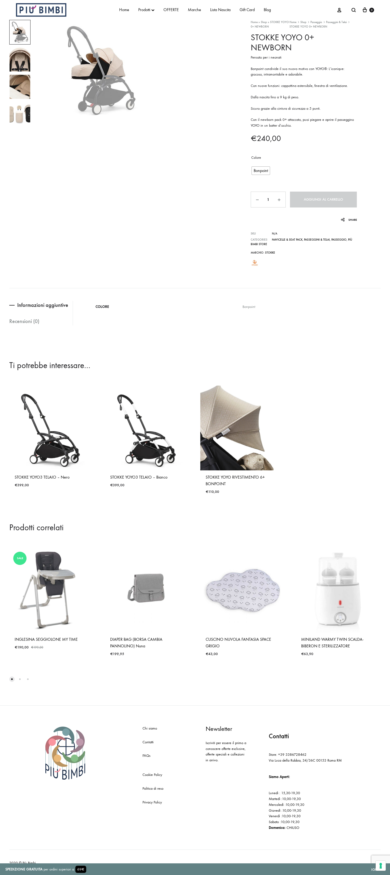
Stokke (270, 252)
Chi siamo (149, 728)
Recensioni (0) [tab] (24, 321)
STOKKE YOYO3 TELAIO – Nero (42, 477)
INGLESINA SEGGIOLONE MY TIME (46, 639)
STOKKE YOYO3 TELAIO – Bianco (138, 477)
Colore (256, 157)
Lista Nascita (220, 9)
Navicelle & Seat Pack (287, 239)
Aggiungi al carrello (323, 199)
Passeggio (316, 22)
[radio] (261, 171)
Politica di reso (152, 788)
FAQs (146, 755)
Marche (194, 9)
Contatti (148, 742)
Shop (264, 22)
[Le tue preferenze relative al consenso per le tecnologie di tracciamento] (381, 866)
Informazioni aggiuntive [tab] (42, 305)
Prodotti (144, 9)
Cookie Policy (152, 774)
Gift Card (247, 9)
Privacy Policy (152, 802)
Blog (267, 9)
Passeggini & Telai (336, 22)
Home (124, 9)
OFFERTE (171, 9)
